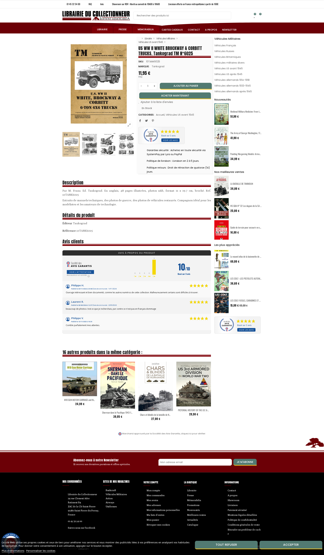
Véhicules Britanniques (227, 57)
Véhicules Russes (224, 51)
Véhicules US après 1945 (228, 74)
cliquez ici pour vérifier (193, 433)
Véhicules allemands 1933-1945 (232, 85)
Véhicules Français (225, 45)
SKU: (141, 61)
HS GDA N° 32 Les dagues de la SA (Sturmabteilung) (252, 206)
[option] (98, 84)
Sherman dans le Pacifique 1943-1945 (118, 412)
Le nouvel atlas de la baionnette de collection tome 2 (252, 256)
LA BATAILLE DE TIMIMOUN (241, 183)
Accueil (160, 114)
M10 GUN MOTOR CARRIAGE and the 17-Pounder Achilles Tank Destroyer (94, 400)
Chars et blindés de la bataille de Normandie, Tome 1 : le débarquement (170, 414)
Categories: (146, 114)
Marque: (143, 66)
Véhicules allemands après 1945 (233, 91)
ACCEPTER (291, 544)
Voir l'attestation (80, 272)
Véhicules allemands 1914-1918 (232, 80)
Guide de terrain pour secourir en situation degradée (252, 227)
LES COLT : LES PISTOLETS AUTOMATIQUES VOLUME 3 (253, 278)
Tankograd (158, 66)
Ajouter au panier (185, 86)
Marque (67, 223)
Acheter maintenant (175, 95)
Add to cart (73, 394)
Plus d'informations (13, 550)
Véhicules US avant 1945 (180, 114)
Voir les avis (170, 140)
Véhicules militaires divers (229, 62)
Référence (69, 230)
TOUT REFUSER (226, 544)
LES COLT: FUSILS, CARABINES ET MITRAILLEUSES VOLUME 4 (256, 300)
